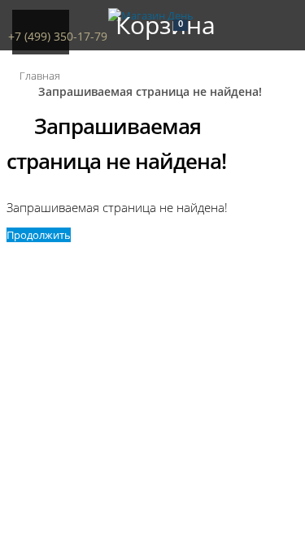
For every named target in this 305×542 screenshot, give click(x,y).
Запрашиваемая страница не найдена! (150, 91)
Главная (40, 75)
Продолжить (39, 235)
